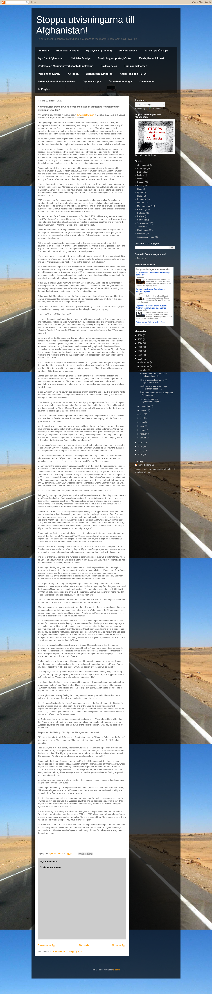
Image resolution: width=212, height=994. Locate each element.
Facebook (141, 258)
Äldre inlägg (118, 945)
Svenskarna (142, 223)
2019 (140, 443)
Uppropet (141, 233)
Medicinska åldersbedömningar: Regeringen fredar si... (154, 387)
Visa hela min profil (143, 472)
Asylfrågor (141, 168)
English (140, 182)
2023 (140, 347)
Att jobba (73, 74)
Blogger (116, 970)
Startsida (43, 50)
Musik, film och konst (151, 58)
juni (142, 418)
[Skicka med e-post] (79, 853)
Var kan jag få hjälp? (156, 50)
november (145, 366)
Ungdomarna (143, 230)
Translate (156, 108)
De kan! (140, 175)
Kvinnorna (141, 199)
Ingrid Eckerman (146, 465)
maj (142, 422)
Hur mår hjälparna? (135, 66)
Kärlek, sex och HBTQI (133, 74)
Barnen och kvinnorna (99, 74)
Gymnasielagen (92, 81)
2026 (140, 335)
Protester (141, 213)
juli (142, 414)
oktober (144, 370)
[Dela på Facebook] (88, 853)
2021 (140, 355)
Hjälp (139, 192)
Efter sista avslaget (67, 50)
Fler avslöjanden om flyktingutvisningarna (150, 400)
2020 (140, 359)
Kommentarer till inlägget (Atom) (67, 951)
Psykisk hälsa (109, 66)
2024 (140, 343)
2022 (140, 351)
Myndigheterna (143, 206)
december (145, 362)
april (142, 426)
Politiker (140, 209)
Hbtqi (139, 189)
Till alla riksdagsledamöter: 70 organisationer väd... (153, 381)
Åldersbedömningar (120, 81)
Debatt (140, 179)
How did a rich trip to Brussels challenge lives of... (153, 374)
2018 (140, 446)
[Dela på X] (85, 853)
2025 (140, 339)
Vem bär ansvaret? (49, 74)
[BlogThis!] (82, 853)
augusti (144, 410)
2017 (140, 450)
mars (143, 430)
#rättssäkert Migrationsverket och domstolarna (65, 66)
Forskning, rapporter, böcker (115, 58)
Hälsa (139, 196)
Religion (140, 216)
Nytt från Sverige (80, 58)
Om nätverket (147, 81)
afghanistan (142, 165)
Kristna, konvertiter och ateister (56, 81)
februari (144, 434)
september (145, 406)
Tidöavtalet (142, 227)
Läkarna (140, 203)
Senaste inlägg (47, 945)
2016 (140, 454)
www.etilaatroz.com (85, 115)
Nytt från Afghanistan (50, 58)
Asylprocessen (128, 50)
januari (143, 438)
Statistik (141, 220)
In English (44, 89)
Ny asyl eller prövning (99, 50)
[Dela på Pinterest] (91, 853)
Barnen (140, 172)
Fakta (139, 185)
